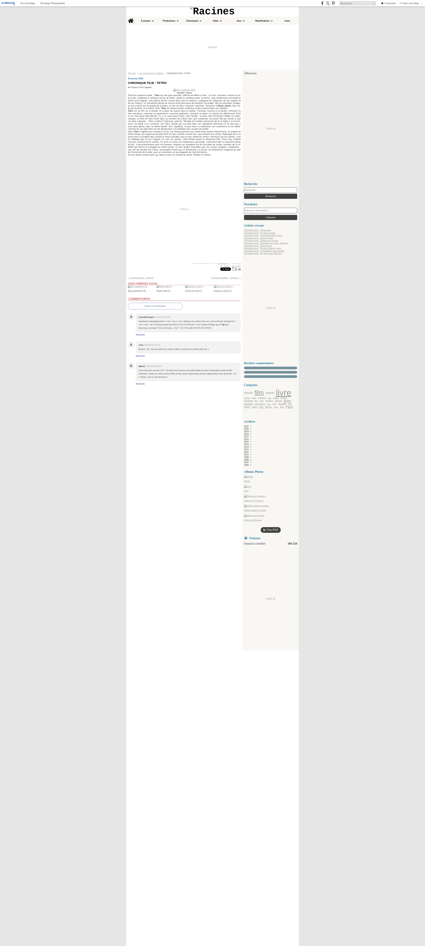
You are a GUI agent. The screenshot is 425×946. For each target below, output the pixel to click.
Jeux (239, 21)
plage (254, 407)
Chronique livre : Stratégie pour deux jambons (266, 243)
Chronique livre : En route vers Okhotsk (263, 253)
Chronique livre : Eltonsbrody (258, 246)
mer (261, 401)
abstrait (278, 401)
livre (283, 393)
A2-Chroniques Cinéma (151, 73)
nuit (269, 398)
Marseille (248, 392)
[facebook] (322, 3)
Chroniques (192, 21)
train (274, 404)
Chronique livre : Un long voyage (259, 233)
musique (269, 401)
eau (269, 404)
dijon (287, 401)
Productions (169, 21)
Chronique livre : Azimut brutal (258, 238)
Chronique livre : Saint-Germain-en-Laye (263, 235)
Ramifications (262, 21)
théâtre (247, 407)
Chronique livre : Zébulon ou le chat (261, 240)
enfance (262, 398)
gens (254, 398)
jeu (256, 401)
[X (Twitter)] (328, 3)
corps (275, 407)
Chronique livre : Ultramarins (257, 230)
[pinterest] (333, 3)
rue (261, 407)
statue (276, 398)
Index (215, 21)
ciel (290, 404)
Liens (287, 21)
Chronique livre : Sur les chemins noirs (262, 248)
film (259, 393)
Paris (289, 407)
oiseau (247, 398)
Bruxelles (248, 401)
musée (282, 404)
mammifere (259, 404)
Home (130, 18)
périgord (269, 392)
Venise (284, 398)
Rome (268, 407)
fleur (282, 407)
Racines (132, 73)
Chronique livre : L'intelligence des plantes (264, 251)
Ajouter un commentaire (155, 306)
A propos (145, 21)
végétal (248, 404)
